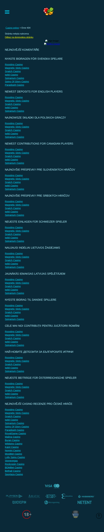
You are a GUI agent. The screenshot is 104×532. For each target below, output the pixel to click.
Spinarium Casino (14, 78)
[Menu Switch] (7, 12)
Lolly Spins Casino (15, 457)
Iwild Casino (11, 74)
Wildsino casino (13, 443)
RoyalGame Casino (15, 433)
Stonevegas (11, 460)
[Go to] (52, 43)
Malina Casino (12, 437)
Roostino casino (14, 64)
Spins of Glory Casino (17, 81)
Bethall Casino (13, 471)
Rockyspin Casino (14, 464)
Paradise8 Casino (14, 85)
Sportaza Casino (14, 474)
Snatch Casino (13, 71)
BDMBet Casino (13, 467)
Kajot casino (12, 447)
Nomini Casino (13, 450)
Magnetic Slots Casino (17, 68)
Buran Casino (12, 440)
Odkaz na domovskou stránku (19, 37)
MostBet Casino (13, 454)
